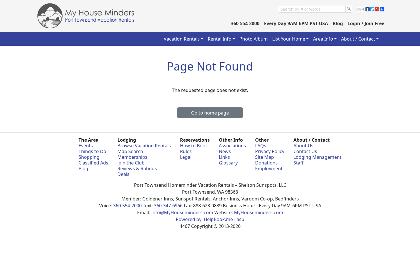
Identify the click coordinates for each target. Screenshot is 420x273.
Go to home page (210, 113)
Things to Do (92, 151)
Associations (232, 145)
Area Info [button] (323, 39)
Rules (186, 151)
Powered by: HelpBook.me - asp (210, 219)
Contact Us (305, 151)
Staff (298, 163)
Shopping (89, 157)
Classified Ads (93, 163)
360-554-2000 (245, 23)
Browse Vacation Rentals (144, 145)
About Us (303, 145)
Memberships (132, 157)
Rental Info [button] (219, 39)
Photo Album (253, 39)
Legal (185, 157)
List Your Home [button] (288, 39)
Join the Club (131, 163)
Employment (269, 168)
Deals (123, 174)
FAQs (260, 145)
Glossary (228, 163)
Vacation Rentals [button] (182, 39)
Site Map (264, 157)
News (225, 151)
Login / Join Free (365, 23)
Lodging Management (317, 157)
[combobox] (312, 9)
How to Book (194, 145)
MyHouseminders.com (258, 212)
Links (224, 157)
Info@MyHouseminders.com (182, 212)
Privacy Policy (269, 151)
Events (86, 145)
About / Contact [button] (358, 39)
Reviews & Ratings (137, 168)
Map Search (130, 151)
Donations (266, 163)
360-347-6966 (168, 205)
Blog (338, 23)
